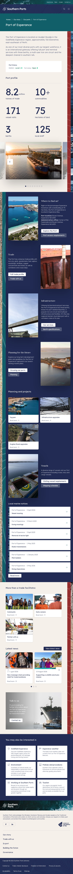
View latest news (53, 648)
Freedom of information (38, 866)
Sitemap (26, 871)
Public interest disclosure (20, 866)
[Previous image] (10, 162)
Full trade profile (17, 274)
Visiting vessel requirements (54, 481)
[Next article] (59, 670)
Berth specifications (51, 329)
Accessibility (6, 871)
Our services (48, 325)
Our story (17, 20)
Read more (14, 576)
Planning (13, 374)
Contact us (16, 720)
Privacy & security (54, 866)
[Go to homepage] (10, 805)
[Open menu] (68, 9)
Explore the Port (50, 231)
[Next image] (57, 162)
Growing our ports (17, 370)
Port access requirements (53, 235)
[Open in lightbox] (57, 174)
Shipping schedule (50, 486)
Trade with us (15, 279)
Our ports (26, 20)
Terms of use (17, 871)
